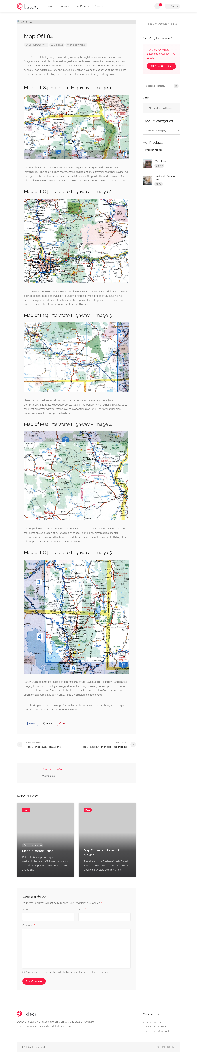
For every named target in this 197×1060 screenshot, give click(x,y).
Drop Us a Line (163, 66)
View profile (48, 776)
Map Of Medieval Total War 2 (43, 744)
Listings (63, 6)
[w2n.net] (27, 6)
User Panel (80, 6)
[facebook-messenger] (168, 1047)
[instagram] (173, 1047)
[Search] (176, 86)
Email (82, 910)
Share (32, 723)
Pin (63, 723)
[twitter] (158, 1047)
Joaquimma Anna (38, 45)
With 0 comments (76, 45)
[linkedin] (163, 1047)
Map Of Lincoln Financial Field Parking (103, 744)
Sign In (174, 6)
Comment (28, 925)
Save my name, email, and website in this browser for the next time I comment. (68, 972)
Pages (97, 6)
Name (26, 910)
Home (49, 6)
